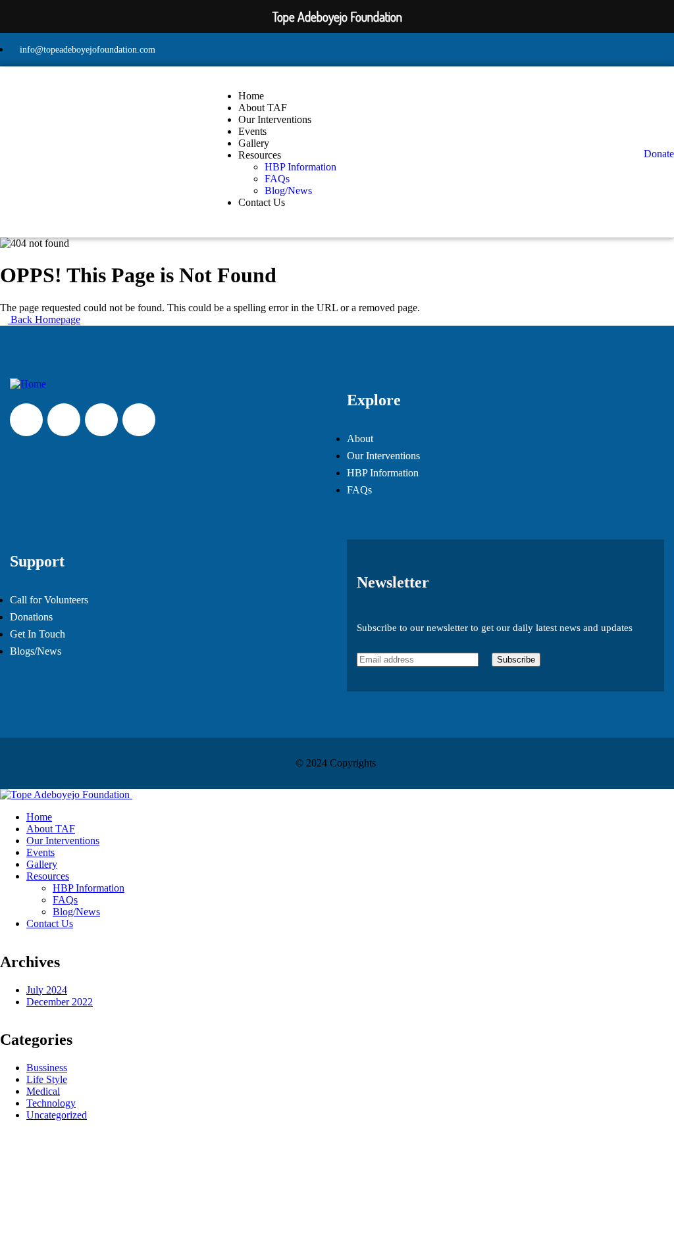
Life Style (46, 1079)
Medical (43, 1091)
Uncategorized (56, 1114)
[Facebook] (101, 419)
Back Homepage (44, 319)
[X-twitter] (26, 419)
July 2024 (46, 989)
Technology (51, 1103)
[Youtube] (138, 419)
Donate (659, 153)
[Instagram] (63, 419)
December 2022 (59, 1001)
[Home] (28, 384)
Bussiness (46, 1067)
